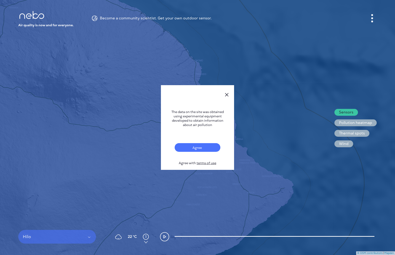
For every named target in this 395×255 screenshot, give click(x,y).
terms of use (206, 163)
